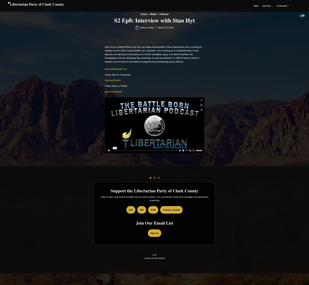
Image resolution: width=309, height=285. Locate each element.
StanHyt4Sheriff (113, 80)
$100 (153, 210)
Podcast (164, 14)
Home (256, 5)
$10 (131, 210)
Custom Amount (171, 210)
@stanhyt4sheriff (113, 91)
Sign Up (155, 233)
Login (297, 5)
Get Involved (282, 5)
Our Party (266, 5)
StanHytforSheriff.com (116, 69)
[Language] (302, 16)
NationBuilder (159, 258)
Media (153, 14)
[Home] (81, 6)
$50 (142, 210)
